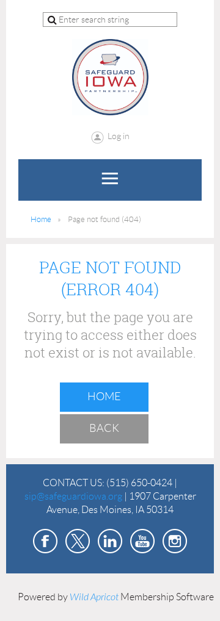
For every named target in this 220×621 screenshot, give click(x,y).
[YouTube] (142, 541)
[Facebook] (45, 541)
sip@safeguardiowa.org (73, 496)
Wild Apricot (94, 597)
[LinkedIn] (110, 541)
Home (41, 219)
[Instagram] (175, 541)
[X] (77, 541)
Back (104, 428)
